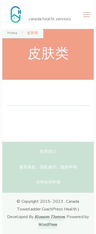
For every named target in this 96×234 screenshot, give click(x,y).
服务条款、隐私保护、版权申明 (48, 167)
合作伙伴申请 (48, 182)
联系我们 (48, 152)
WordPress (47, 225)
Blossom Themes (50, 217)
